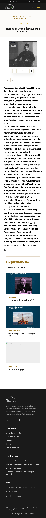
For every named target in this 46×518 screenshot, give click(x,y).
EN (29, 1)
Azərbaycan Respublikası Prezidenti (19, 461)
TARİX (29, 16)
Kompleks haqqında (13, 433)
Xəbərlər (9, 440)
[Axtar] (31, 7)
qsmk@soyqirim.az (13, 496)
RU (34, 1)
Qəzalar (8, 444)
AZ (24, 1)
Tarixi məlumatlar (23, 19)
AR (39, 1)
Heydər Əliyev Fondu (13, 468)
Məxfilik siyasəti (17, 514)
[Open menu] (38, 7)
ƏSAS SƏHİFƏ (18, 16)
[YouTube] (19, 420)
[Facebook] (8, 420)
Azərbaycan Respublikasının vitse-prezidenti (23, 464)
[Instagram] (13, 420)
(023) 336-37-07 (13, 1)
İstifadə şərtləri (29, 514)
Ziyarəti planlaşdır (12, 448)
